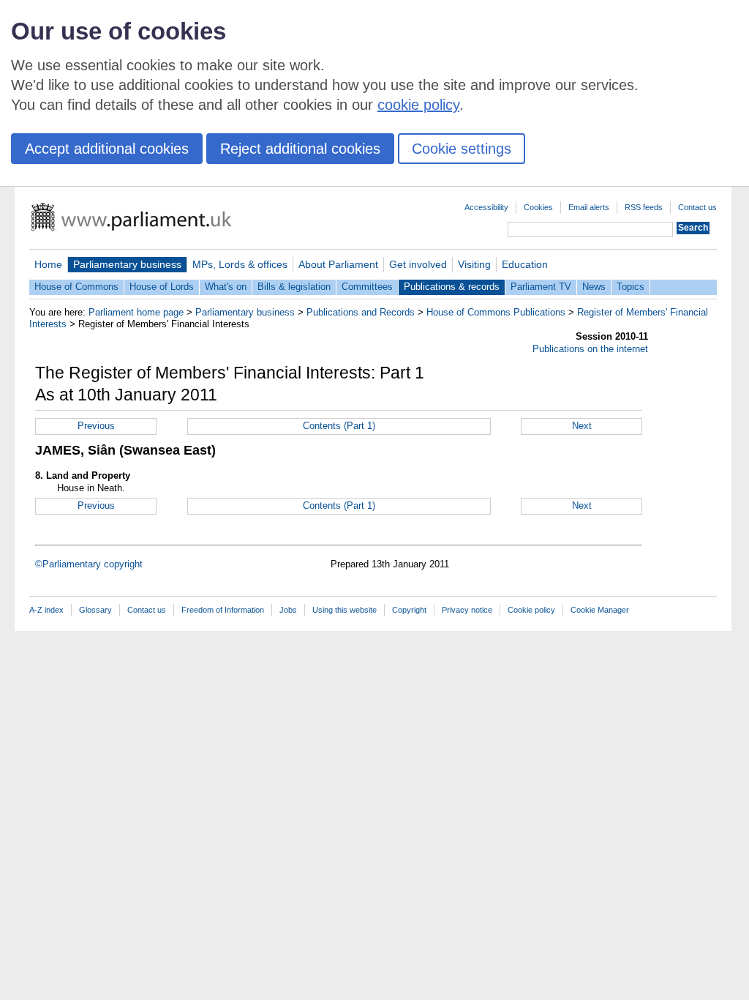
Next (582, 425)
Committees (367, 286)
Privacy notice (467, 609)
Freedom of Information (222, 609)
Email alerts (588, 207)
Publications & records (452, 286)
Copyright (409, 609)
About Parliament (338, 264)
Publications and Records (360, 312)
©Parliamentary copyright (89, 564)
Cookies (538, 207)
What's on (225, 286)
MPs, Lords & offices (239, 264)
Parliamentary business (127, 264)
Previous (96, 425)
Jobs (288, 609)
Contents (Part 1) (339, 425)
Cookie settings (461, 149)
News (594, 286)
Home (48, 264)
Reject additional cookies (300, 149)
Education (525, 264)
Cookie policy (531, 609)
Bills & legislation (294, 286)
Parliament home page (136, 312)
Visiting (474, 264)
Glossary (95, 609)
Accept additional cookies (107, 149)
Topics (630, 286)
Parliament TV (541, 286)
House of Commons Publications (495, 312)
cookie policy (418, 105)
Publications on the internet (590, 348)
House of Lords (161, 286)
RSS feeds (644, 207)
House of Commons (76, 286)
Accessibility (486, 207)
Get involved (418, 264)
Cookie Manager (600, 609)
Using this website (344, 609)
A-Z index (46, 609)
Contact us (697, 207)
